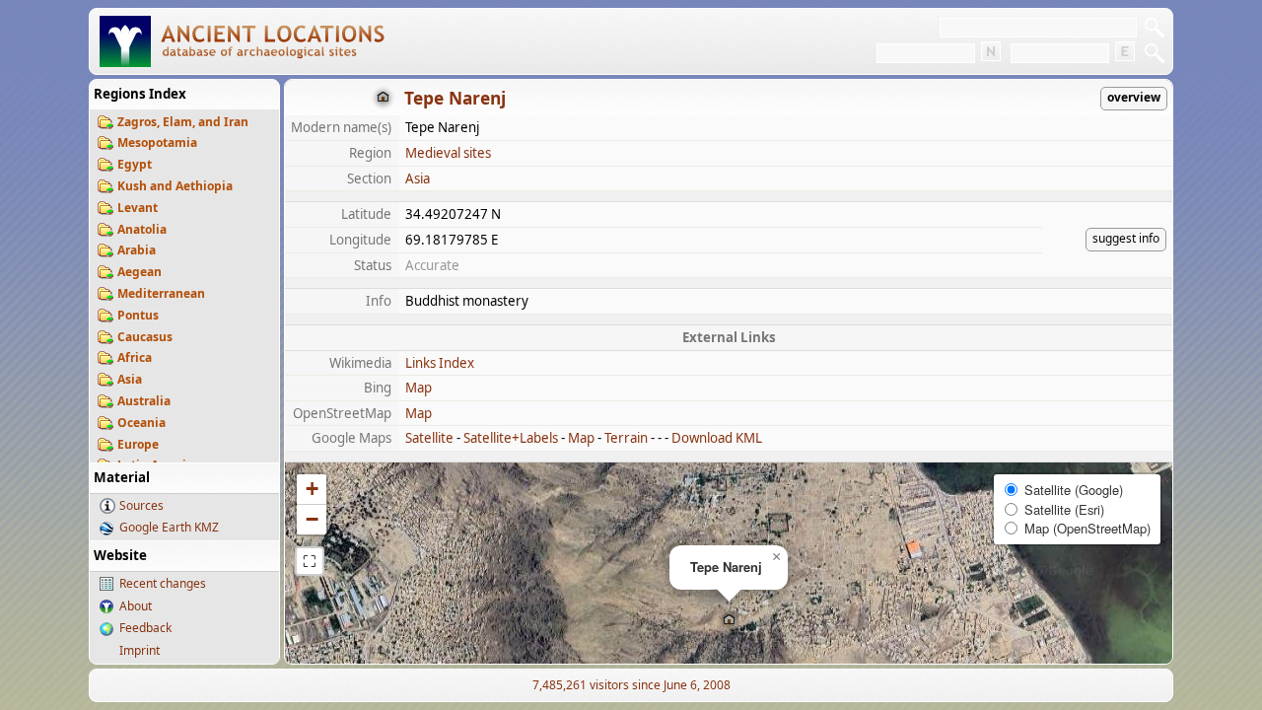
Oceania (141, 422)
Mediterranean (161, 293)
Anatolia (142, 229)
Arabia (136, 250)
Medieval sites (448, 153)
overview (1133, 97)
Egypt (134, 164)
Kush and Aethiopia (175, 186)
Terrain (626, 438)
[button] (729, 620)
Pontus (138, 315)
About (135, 606)
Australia (144, 400)
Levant (137, 207)
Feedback (145, 627)
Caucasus (145, 336)
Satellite (429, 438)
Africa (134, 357)
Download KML (716, 438)
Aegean (139, 271)
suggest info (1125, 238)
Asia (129, 379)
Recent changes (162, 583)
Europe (138, 444)
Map (418, 387)
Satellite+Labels (510, 438)
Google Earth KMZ (169, 527)
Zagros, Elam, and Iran (182, 121)
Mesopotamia (157, 142)
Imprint (139, 650)
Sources (141, 505)
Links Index (439, 363)
